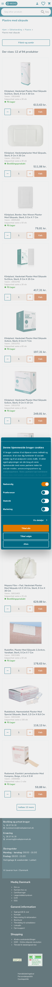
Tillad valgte (26, 536)
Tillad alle (26, 528)
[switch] (45, 492)
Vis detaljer (38, 520)
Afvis (26, 544)
